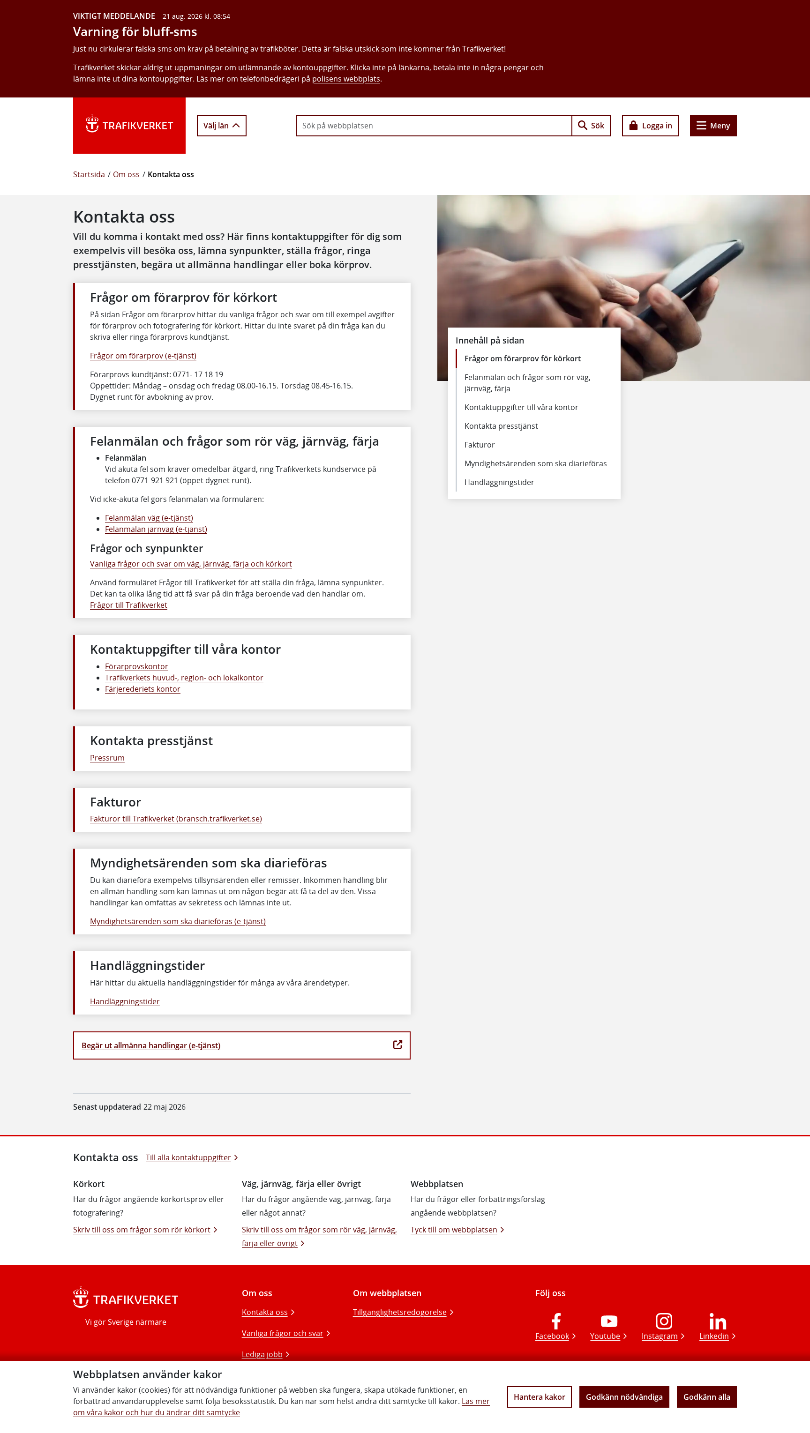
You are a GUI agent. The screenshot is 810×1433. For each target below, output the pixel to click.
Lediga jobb (262, 1354)
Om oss (126, 174)
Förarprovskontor (136, 666)
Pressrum (107, 758)
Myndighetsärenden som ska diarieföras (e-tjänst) (178, 921)
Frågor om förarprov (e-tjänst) (143, 356)
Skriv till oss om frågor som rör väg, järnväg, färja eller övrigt (319, 1236)
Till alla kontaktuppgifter (188, 1157)
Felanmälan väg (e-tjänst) (149, 518)
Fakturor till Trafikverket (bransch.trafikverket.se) (176, 819)
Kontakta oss (265, 1312)
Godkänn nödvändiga (624, 1397)
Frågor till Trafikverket (128, 605)
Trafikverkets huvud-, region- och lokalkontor (184, 677)
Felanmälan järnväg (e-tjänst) (156, 529)
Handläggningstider (125, 1001)
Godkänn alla (706, 1397)
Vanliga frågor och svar (282, 1333)
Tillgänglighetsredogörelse (400, 1312)
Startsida (89, 174)
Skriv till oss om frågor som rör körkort (141, 1229)
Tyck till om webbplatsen (454, 1229)
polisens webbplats (346, 79)
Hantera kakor (539, 1397)
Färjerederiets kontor (142, 689)
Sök (597, 125)
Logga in (657, 125)
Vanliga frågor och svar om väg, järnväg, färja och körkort (191, 564)
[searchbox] (434, 125)
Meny (720, 125)
